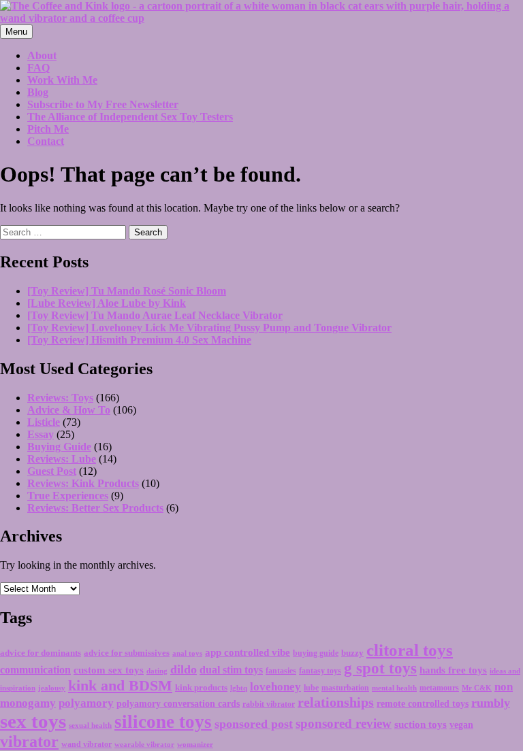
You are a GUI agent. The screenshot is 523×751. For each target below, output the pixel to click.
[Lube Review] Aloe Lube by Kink (106, 303)
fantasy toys (320, 670)
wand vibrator (86, 744)
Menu (16, 32)
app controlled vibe (247, 652)
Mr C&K (477, 688)
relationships (336, 702)
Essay (40, 434)
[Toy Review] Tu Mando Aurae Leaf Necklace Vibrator (155, 315)
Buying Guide (59, 446)
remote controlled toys (423, 704)
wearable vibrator (144, 744)
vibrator (29, 741)
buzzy (352, 653)
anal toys (187, 653)
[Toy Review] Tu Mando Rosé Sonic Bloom (126, 291)
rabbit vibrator (268, 704)
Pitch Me (48, 129)
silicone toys (163, 722)
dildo (183, 669)
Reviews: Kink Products (83, 483)
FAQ (38, 67)
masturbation (345, 687)
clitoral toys (409, 650)
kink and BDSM (120, 686)
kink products (201, 687)
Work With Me (62, 80)
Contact (45, 141)
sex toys (33, 721)
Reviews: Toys (60, 397)
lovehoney (275, 686)
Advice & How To (68, 410)
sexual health (90, 725)
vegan (461, 725)
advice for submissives (127, 653)
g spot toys (380, 668)
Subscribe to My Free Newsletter (102, 104)
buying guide (315, 653)
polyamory (86, 703)
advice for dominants (40, 653)
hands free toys (453, 670)
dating (157, 671)
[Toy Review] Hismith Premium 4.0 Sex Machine (139, 340)
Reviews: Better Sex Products (95, 508)
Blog (37, 92)
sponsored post (254, 724)
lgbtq (238, 688)
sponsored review (344, 723)
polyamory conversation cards (178, 704)
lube (311, 687)
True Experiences (67, 495)
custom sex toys (109, 670)
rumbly (490, 703)
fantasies (281, 670)
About (42, 55)
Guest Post (51, 471)
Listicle (43, 422)
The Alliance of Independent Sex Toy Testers (130, 116)
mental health (394, 688)
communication (35, 669)
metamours (439, 687)
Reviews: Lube (61, 459)
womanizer (195, 744)
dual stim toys (231, 669)
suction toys (420, 724)
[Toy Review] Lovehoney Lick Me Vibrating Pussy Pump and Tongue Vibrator (209, 327)
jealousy (51, 688)
